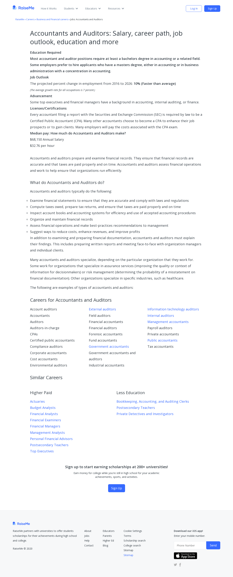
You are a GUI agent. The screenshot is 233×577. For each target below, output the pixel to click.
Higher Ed (108, 540)
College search (132, 545)
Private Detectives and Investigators (144, 414)
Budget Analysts (43, 407)
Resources (114, 8)
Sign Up (212, 8)
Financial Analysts (44, 414)
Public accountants (162, 340)
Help (87, 540)
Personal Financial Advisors (51, 439)
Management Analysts (47, 432)
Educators (91, 8)
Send (213, 545)
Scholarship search (135, 540)
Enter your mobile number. (189, 536)
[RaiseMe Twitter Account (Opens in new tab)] (175, 564)
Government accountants (109, 346)
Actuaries (37, 401)
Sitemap (128, 550)
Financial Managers (45, 426)
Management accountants (168, 322)
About (87, 531)
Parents (107, 536)
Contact (89, 545)
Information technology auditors (173, 309)
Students (69, 8)
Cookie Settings (133, 531)
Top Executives (42, 451)
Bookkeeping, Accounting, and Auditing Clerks (152, 401)
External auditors (102, 309)
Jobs (86, 536)
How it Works (49, 8)
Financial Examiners (45, 420)
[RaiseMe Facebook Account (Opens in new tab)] (179, 564)
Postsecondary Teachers (49, 445)
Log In (194, 8)
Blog (105, 545)
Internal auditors (160, 315)
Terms (127, 536)
